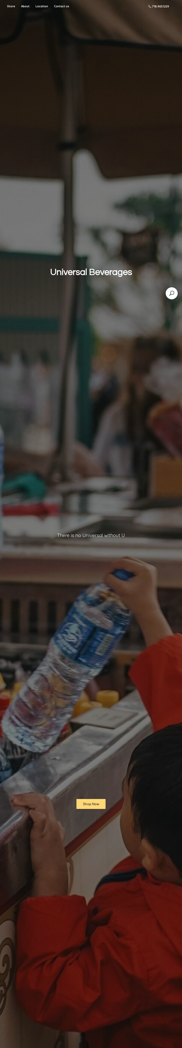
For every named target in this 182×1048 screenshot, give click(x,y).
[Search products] (171, 293)
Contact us (61, 6)
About (25, 6)
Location (42, 6)
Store (11, 6)
